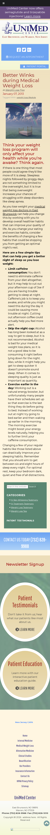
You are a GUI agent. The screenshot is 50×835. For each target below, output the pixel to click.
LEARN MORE (27, 629)
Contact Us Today (25, 543)
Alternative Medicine (25, 750)
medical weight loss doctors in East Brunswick (24, 210)
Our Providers (25, 765)
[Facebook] (19, 50)
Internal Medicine (25, 740)
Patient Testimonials (20, 520)
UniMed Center (25, 797)
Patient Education (25, 663)
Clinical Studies (25, 755)
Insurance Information (25, 770)
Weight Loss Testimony (22, 507)
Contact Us (25, 776)
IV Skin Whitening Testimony (24, 500)
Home (25, 735)
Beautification (25, 760)
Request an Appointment (26, 56)
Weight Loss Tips (14, 90)
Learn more (32, 16)
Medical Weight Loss (25, 745)
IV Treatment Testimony (22, 504)
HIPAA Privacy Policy (25, 781)
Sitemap (25, 786)
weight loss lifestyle (26, 97)
